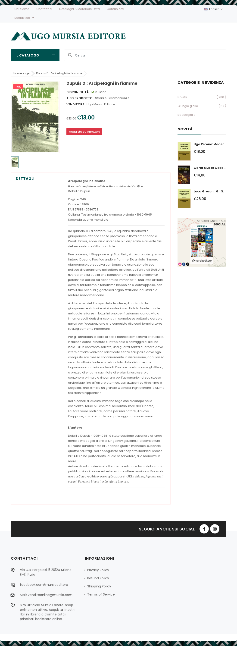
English (214, 9)
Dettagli (25, 178)
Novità (182, 97)
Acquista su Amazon (84, 131)
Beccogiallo (187, 115)
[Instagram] (214, 528)
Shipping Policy (99, 586)
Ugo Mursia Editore (101, 104)
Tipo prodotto (79, 98)
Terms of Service (101, 594)
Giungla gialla (188, 106)
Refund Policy (98, 578)
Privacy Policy (98, 570)
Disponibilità (77, 92)
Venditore (75, 104)
